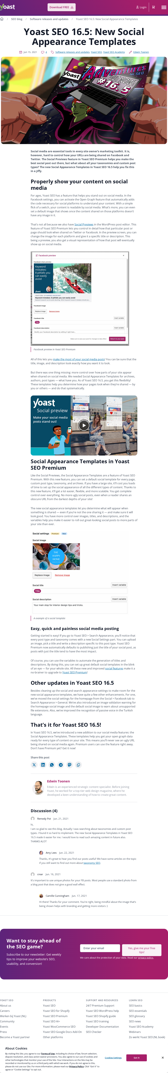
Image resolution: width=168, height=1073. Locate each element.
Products (49, 1000)
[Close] (162, 1057)
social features (114, 668)
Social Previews (83, 224)
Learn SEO (135, 1000)
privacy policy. (146, 957)
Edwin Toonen (141, 52)
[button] (84, 425)
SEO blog (16, 19)
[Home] (2, 19)
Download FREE (59, 7)
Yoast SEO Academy (114, 52)
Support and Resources (102, 1000)
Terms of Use (48, 1053)
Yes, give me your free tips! (141, 950)
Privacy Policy (76, 1066)
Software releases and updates (49, 19)
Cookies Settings (113, 1057)
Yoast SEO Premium (74, 672)
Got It (136, 1057)
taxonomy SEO (92, 862)
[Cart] (153, 7)
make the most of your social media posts (79, 359)
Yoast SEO (96, 52)
